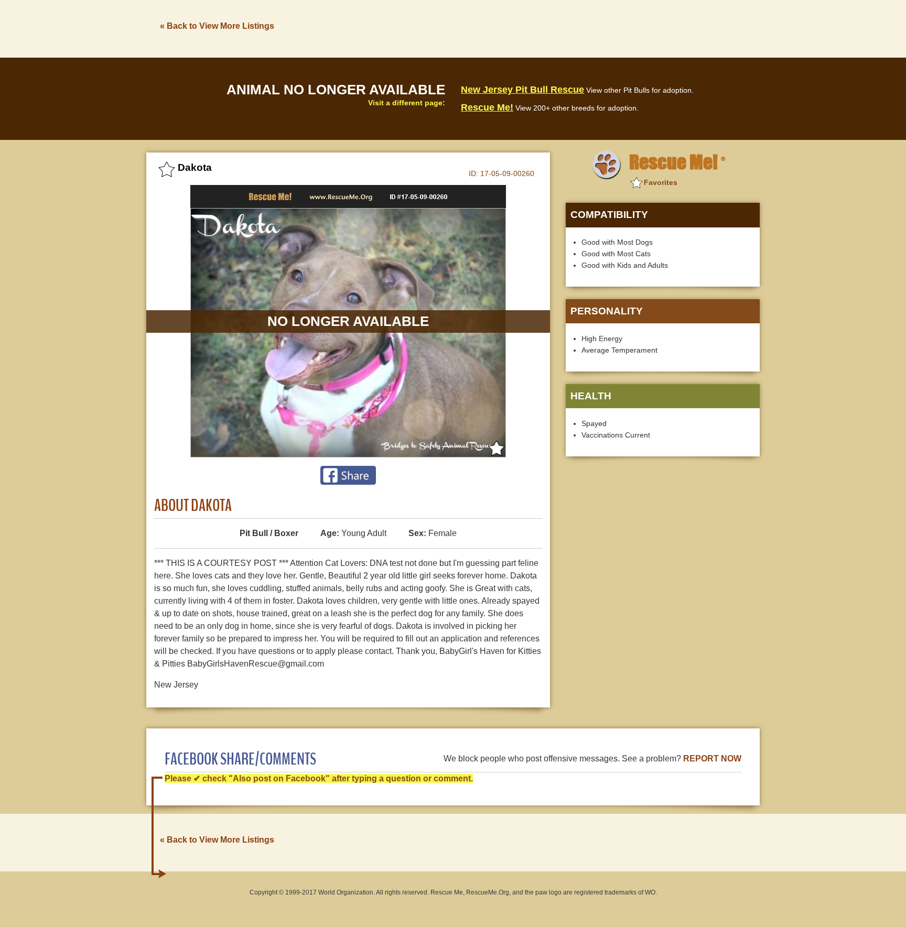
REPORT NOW (712, 758)
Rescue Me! (487, 107)
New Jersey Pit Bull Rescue (522, 89)
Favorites (660, 182)
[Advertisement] (569, 27)
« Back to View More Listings (217, 25)
